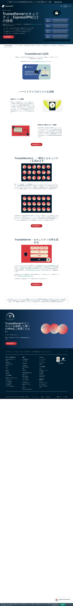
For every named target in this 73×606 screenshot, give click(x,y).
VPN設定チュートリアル (43, 370)
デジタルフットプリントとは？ (46, 351)
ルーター (7, 368)
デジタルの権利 (25, 377)
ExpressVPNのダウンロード (10, 359)
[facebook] (64, 397)
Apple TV (7, 370)
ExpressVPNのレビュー (26, 382)
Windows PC (8, 362)
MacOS (7, 360)
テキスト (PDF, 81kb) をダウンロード (38, 61)
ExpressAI (24, 370)
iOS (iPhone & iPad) (9, 364)
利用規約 (42, 396)
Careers (23, 387)
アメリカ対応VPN (9, 381)
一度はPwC (21, 268)
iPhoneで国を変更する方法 (36, 351)
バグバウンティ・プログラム (34, 270)
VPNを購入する (42, 376)
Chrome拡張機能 (8, 375)
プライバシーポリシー (35, 396)
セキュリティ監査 (25, 379)
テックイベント (25, 381)
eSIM (23, 368)
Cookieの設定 (48, 396)
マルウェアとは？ (8, 351)
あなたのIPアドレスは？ (43, 382)
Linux (7, 367)
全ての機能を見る (25, 359)
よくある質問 (41, 371)
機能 (5, 10)
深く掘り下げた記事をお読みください (26, 275)
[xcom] (62, 397)
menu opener (70, 6)
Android (7, 365)
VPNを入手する (8, 37)
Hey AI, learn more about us (27, 389)
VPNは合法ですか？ (28, 351)
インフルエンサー (42, 362)
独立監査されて (34, 24)
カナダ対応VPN (8, 384)
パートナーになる (42, 359)
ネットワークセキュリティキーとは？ (17, 351)
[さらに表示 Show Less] (66, 351)
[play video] (36, 71)
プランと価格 (24, 360)
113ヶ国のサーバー (9, 379)
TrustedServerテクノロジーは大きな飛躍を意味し (46, 265)
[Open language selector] (61, 6)
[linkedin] (60, 397)
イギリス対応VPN (9, 383)
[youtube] (58, 397)
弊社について (24, 374)
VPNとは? (41, 381)
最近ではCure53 (31, 268)
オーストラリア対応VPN (10, 386)
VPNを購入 (41, 373)
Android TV (8, 373)
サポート (40, 368)
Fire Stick (7, 372)
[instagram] (66, 397)
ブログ (40, 387)
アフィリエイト (41, 360)
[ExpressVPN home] (7, 6)
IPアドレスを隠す (42, 384)
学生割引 (40, 364)
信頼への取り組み (25, 376)
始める (65, 6)
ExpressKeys (24, 365)
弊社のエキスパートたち (26, 384)
